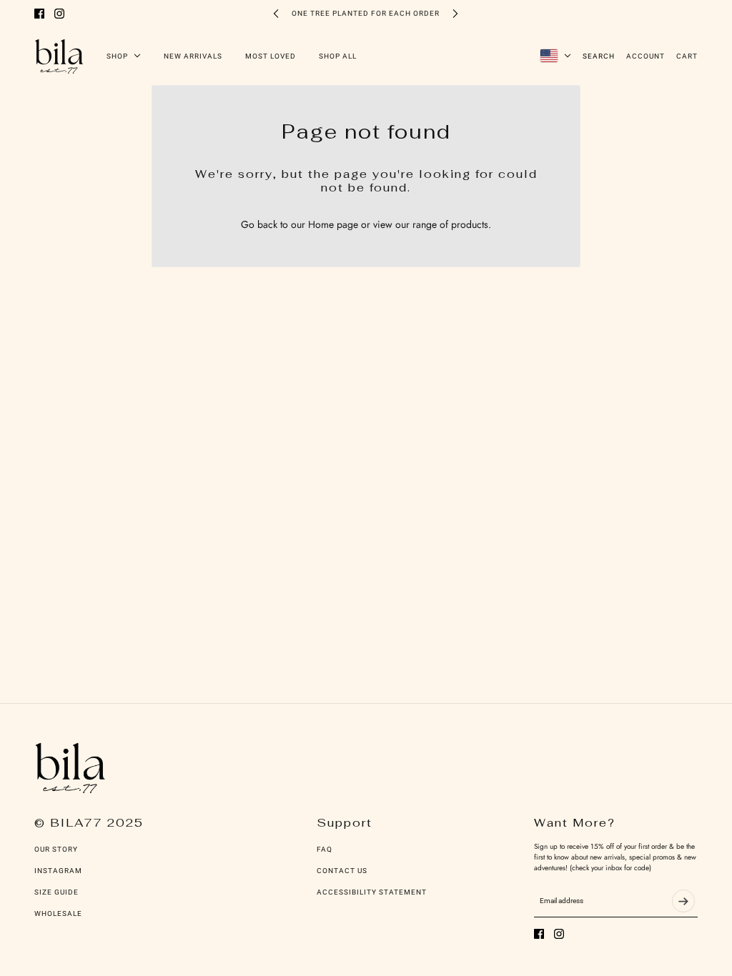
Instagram (58, 871)
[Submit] (683, 901)
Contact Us (342, 871)
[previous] (276, 13)
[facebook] (39, 13)
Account (645, 56)
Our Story (56, 849)
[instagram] (59, 13)
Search (599, 56)
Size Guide (56, 892)
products (469, 224)
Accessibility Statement (372, 892)
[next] (455, 13)
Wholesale (58, 913)
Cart (687, 56)
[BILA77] (59, 56)
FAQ (324, 849)
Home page (333, 224)
